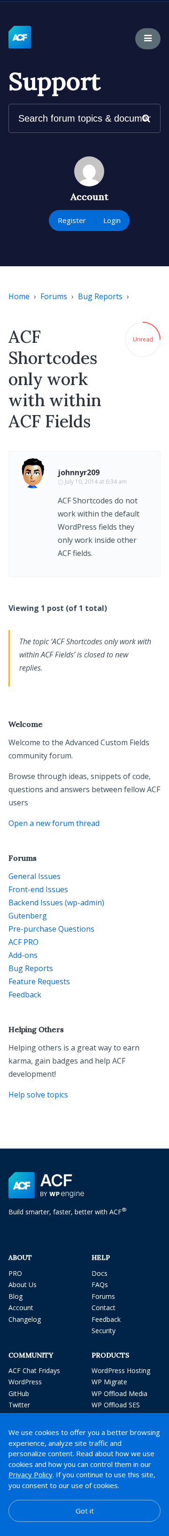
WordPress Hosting (121, 1370)
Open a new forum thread (54, 823)
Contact (103, 1307)
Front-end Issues (38, 889)
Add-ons (23, 955)
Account (20, 1307)
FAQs (100, 1284)
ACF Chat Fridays (34, 1370)
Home (19, 296)
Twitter (19, 1404)
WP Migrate (109, 1381)
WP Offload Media (119, 1393)
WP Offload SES (116, 1404)
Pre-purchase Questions (51, 929)
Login (112, 220)
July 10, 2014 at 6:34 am (96, 482)
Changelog (24, 1319)
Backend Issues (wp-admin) (56, 902)
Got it (85, 1510)
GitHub (18, 1393)
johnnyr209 (79, 472)
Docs (100, 1273)
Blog (15, 1296)
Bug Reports (100, 296)
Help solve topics (38, 1094)
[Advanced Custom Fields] (19, 37)
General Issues (34, 876)
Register (72, 220)
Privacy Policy (30, 1474)
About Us (22, 1284)
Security (103, 1330)
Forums (53, 296)
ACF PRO (23, 942)
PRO (15, 1273)
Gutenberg (27, 916)
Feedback (24, 994)
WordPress (25, 1381)
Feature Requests (39, 981)
